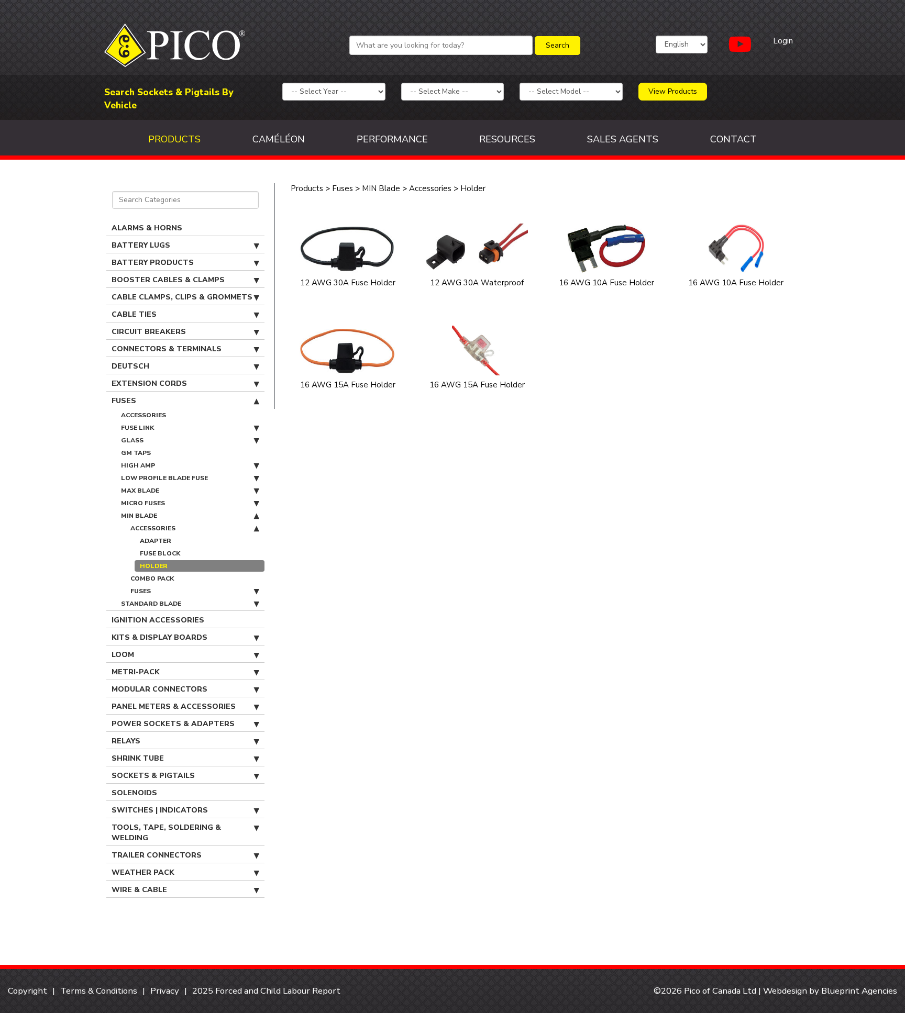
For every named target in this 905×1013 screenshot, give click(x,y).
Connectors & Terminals (167, 349)
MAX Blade (140, 490)
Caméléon (278, 139)
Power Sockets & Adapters (173, 724)
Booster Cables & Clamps (168, 280)
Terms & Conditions (98, 991)
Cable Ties (134, 314)
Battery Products (153, 263)
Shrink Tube (138, 758)
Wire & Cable (139, 890)
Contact (733, 139)
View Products (672, 91)
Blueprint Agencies (859, 991)
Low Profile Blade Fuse (164, 478)
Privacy (164, 991)
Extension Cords (149, 383)
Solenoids (134, 793)
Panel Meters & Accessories (174, 706)
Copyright (27, 991)
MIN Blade (139, 515)
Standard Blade (151, 603)
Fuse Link (137, 428)
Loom (123, 655)
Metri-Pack (136, 672)
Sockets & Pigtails (153, 776)
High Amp (138, 465)
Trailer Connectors (157, 855)
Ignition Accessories (158, 620)
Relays (126, 741)
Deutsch (130, 366)
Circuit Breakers (149, 332)
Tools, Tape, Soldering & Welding (166, 832)
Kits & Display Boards (159, 637)
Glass (132, 440)
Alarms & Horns (147, 228)
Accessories (143, 415)
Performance (392, 139)
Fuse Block (160, 553)
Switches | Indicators (160, 810)
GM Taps (136, 453)
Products (174, 139)
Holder (154, 566)
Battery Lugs (141, 245)
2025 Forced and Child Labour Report (266, 991)
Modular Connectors (159, 689)
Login (783, 41)
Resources (507, 139)
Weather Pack (143, 872)
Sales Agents (622, 139)
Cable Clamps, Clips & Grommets (182, 297)
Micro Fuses (143, 503)
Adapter (155, 541)
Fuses (124, 401)
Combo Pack (152, 578)
